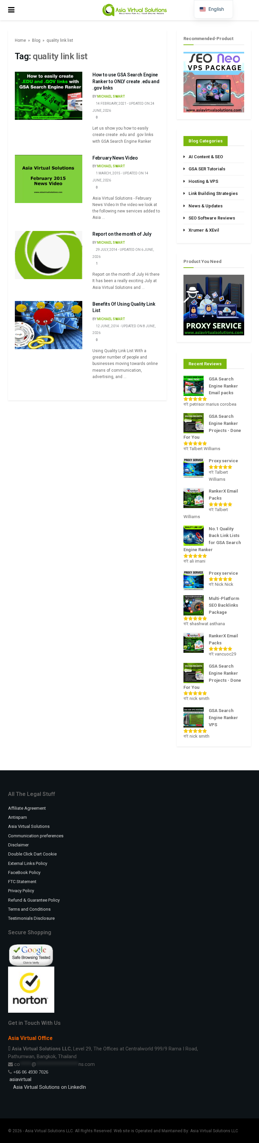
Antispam (17, 817)
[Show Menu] (11, 10)
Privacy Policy (21, 890)
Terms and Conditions (29, 909)
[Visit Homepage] (135, 10)
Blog (36, 40)
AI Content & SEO (206, 156)
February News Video (115, 158)
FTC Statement (22, 881)
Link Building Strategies (213, 193)
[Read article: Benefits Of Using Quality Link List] (48, 325)
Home (20, 40)
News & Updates (206, 205)
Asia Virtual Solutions (29, 826)
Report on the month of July (121, 234)
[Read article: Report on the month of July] (48, 255)
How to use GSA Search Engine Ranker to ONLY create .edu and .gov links (126, 81)
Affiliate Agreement (27, 808)
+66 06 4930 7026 (30, 1072)
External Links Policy (27, 863)
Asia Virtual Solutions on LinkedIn (49, 1087)
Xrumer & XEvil (204, 230)
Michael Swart (111, 96)
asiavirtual (19, 1079)
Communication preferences (35, 835)
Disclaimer (18, 844)
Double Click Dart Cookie (32, 853)
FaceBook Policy (24, 872)
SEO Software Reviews (212, 218)
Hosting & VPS (203, 181)
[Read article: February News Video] (48, 179)
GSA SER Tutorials (207, 168)
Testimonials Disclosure (31, 918)
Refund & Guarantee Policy (34, 900)
